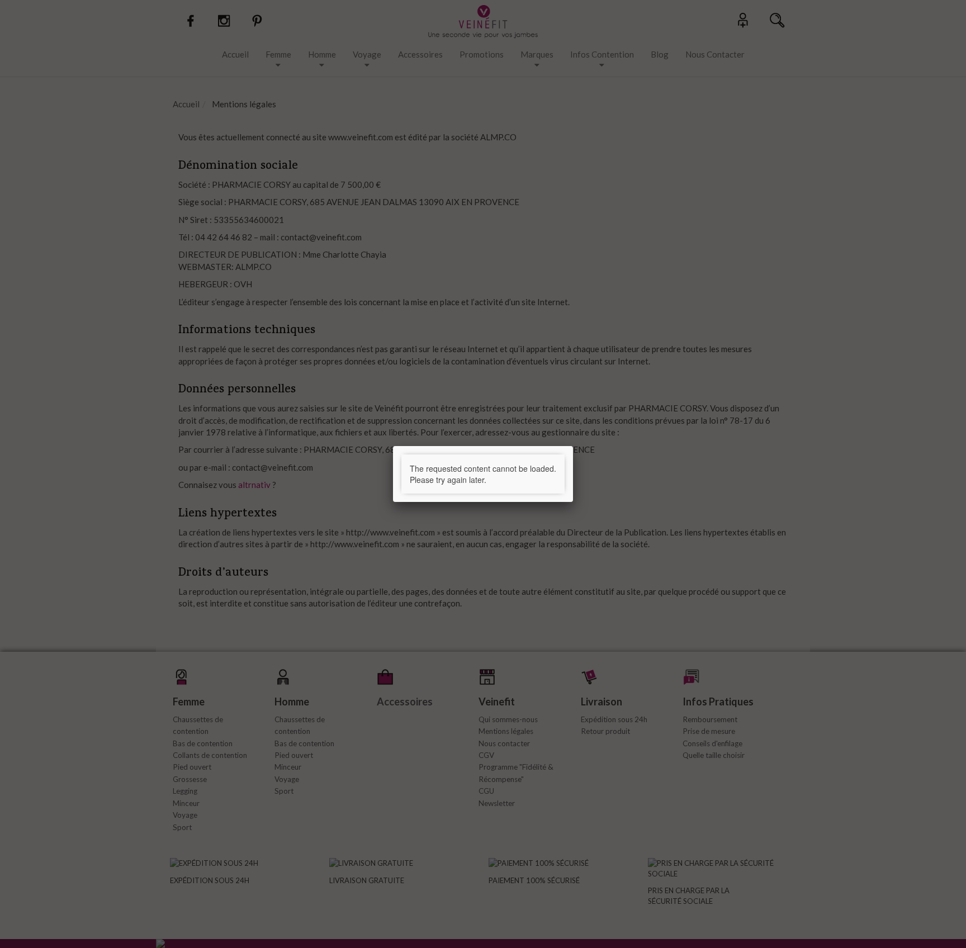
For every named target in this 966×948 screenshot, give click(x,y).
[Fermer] (573, 446)
